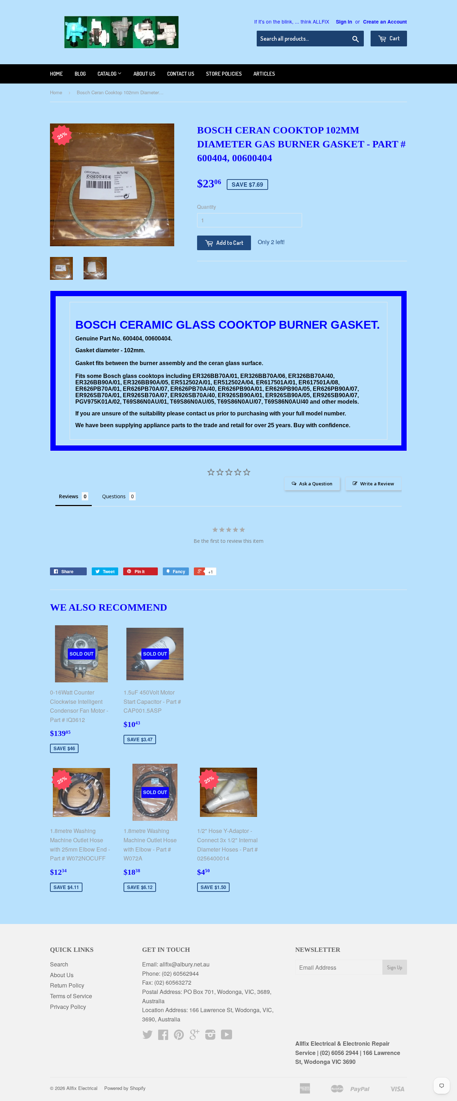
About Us (62, 975)
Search (59, 964)
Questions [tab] (114, 496)
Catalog (107, 73)
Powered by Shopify (125, 1088)
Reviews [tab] (68, 496)
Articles (264, 73)
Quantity (206, 206)
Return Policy (67, 985)
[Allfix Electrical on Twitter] (147, 1036)
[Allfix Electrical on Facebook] (163, 1036)
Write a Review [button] (377, 483)
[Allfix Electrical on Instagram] (210, 1036)
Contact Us (180, 73)
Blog (80, 73)
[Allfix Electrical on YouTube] (226, 1036)
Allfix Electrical (81, 1088)
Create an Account (385, 21)
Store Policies (224, 73)
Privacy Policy (68, 1006)
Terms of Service (71, 996)
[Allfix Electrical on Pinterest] (179, 1036)
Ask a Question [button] (315, 483)
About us (144, 73)
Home (56, 73)
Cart (394, 38)
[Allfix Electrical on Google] (194, 1036)
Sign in (344, 21)
